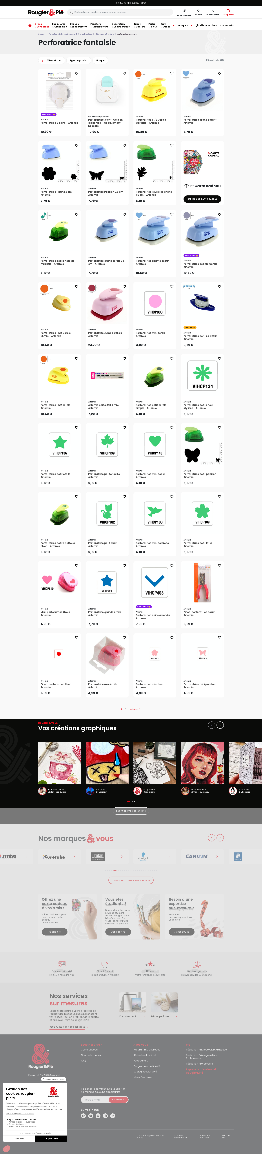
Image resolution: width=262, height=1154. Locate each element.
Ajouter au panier (62, 130)
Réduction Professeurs (199, 1063)
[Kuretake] (59, 856)
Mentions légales (37, 1135)
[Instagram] (105, 1115)
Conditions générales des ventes (150, 1136)
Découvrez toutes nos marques (131, 880)
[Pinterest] (98, 1115)
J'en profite (118, 932)
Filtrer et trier (54, 60)
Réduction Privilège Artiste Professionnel (201, 1057)
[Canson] (202, 856)
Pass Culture (140, 1060)
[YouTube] (90, 1115)
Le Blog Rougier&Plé (145, 1071)
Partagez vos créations (131, 811)
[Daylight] (154, 856)
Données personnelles (180, 1136)
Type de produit (79, 60)
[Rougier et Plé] (40, 1056)
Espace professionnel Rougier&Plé (201, 1071)
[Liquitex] (107, 856)
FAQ (83, 1060)
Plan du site (226, 1136)
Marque (100, 60)
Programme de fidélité (146, 1066)
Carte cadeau (89, 1049)
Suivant (134, 709)
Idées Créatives (142, 1077)
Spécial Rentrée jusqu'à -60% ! (73, 3)
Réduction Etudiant (144, 1055)
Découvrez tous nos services (67, 1027)
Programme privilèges (146, 1049)
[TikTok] (112, 1115)
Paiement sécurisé (205, 1136)
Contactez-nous (91, 1055)
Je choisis (55, 932)
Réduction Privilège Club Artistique (206, 1049)
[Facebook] (83, 1115)
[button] (212, 12)
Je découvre (181, 932)
